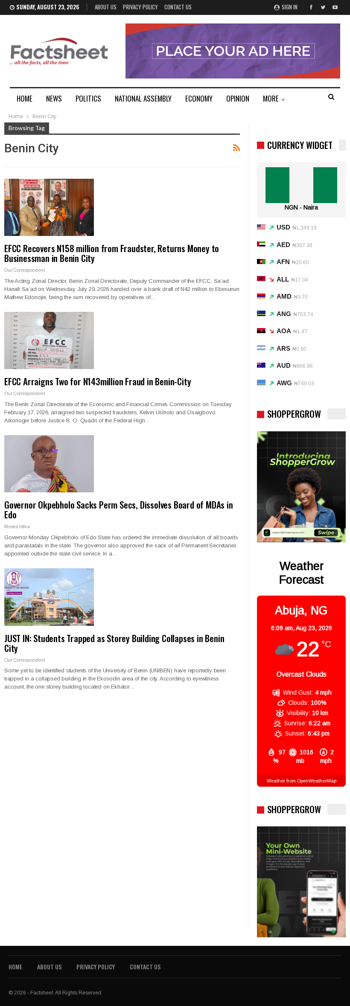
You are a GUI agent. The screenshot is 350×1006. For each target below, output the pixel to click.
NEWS (54, 98)
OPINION (237, 98)
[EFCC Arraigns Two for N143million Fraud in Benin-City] (49, 340)
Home (15, 966)
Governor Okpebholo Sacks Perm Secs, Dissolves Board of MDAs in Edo (118, 509)
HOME (24, 98)
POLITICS (88, 98)
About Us (106, 7)
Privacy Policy (140, 7)
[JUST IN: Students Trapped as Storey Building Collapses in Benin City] (49, 596)
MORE (271, 98)
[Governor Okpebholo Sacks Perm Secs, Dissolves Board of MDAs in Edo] (49, 463)
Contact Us (178, 7)
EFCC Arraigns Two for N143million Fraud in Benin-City (97, 381)
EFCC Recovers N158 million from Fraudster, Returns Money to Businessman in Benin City (111, 253)
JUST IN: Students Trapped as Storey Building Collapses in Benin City (114, 642)
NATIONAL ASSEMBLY (143, 98)
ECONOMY (199, 98)
